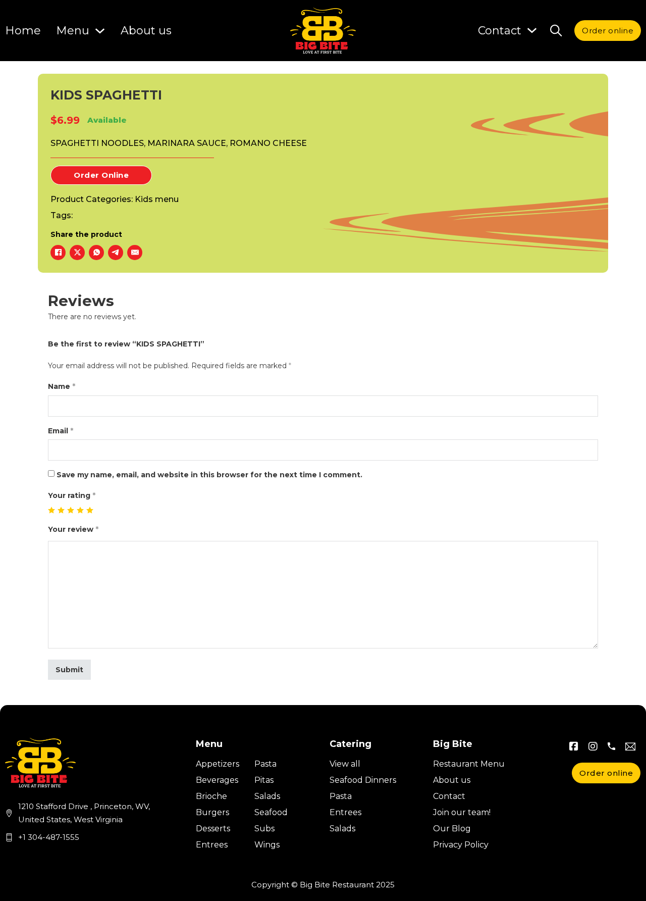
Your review (73, 529)
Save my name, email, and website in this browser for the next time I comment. (209, 474)
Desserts (213, 828)
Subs (264, 828)
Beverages (217, 780)
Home (23, 30)
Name (61, 386)
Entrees (212, 844)
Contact (449, 796)
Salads (267, 796)
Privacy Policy (461, 844)
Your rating (71, 495)
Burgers (212, 812)
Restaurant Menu (469, 764)
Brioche (211, 796)
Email (60, 430)
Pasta (265, 764)
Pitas (264, 780)
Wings (267, 844)
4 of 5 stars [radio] (80, 510)
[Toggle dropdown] (531, 30)
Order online (607, 30)
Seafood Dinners (363, 780)
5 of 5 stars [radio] (90, 510)
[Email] (134, 252)
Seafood (271, 812)
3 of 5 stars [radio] (71, 510)
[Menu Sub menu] (99, 30)
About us (146, 30)
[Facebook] (58, 252)
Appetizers (217, 764)
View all (345, 764)
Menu (72, 30)
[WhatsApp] (96, 252)
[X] (77, 252)
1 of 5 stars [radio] (52, 510)
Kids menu (157, 199)
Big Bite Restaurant (337, 884)
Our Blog (452, 828)
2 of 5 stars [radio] (61, 510)
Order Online (101, 175)
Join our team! (462, 812)
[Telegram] (115, 252)
